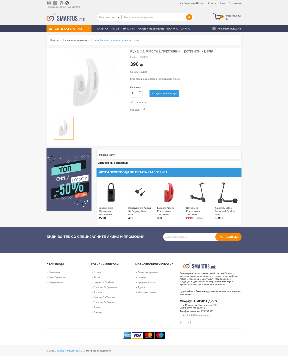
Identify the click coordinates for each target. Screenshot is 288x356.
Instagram (189, 322)
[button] (228, 17)
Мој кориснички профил (192, 3)
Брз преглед (102, 216)
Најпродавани (56, 282)
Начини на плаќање (104, 282)
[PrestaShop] (69, 179)
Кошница (212, 3)
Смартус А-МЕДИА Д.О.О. (69, 350)
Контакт (97, 307)
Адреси (141, 287)
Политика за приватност (106, 287)
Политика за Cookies (104, 302)
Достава (98, 292)
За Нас (97, 277)
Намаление (54, 272)
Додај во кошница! (166, 93)
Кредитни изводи (146, 282)
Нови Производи (57, 277)
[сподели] (144, 109)
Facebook (181, 322)
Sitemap (98, 312)
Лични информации (148, 272)
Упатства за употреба (105, 297)
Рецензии (107, 154)
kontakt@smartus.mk (198, 315)
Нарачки (142, 277)
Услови (97, 272)
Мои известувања (147, 292)
